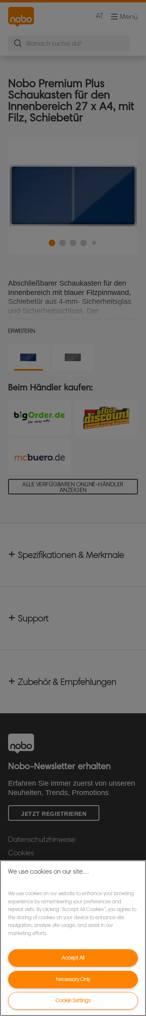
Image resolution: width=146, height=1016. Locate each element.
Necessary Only (73, 979)
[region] (73, 938)
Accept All (73, 958)
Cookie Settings (73, 1000)
